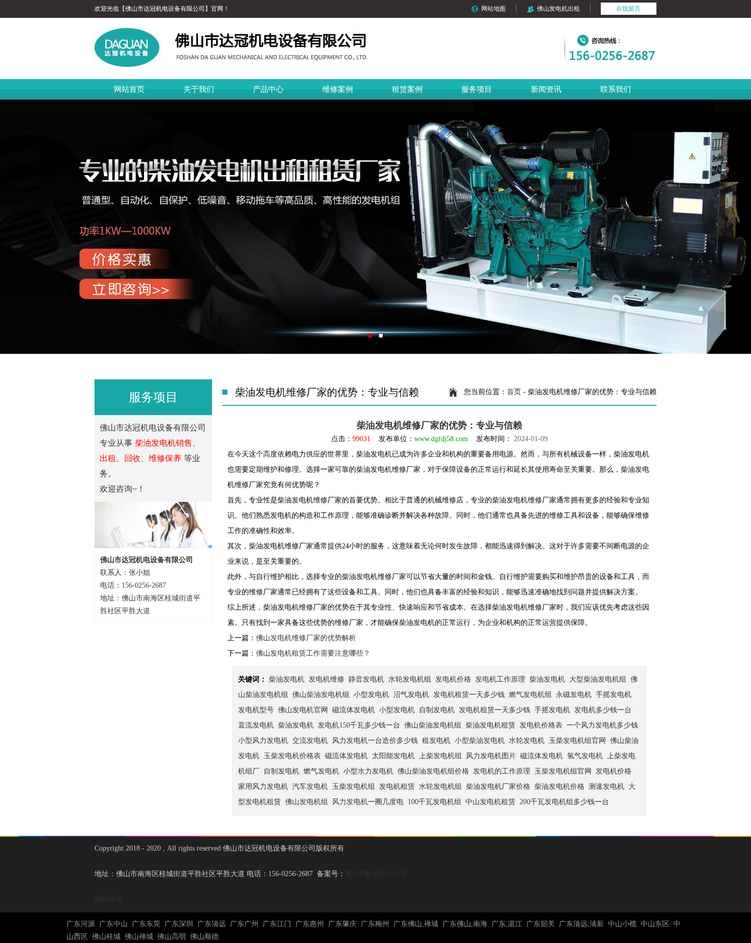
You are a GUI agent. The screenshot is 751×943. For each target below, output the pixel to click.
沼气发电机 (411, 694)
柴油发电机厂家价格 (498, 786)
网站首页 (129, 89)
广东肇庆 (342, 924)
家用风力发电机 (263, 786)
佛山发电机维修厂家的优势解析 (306, 638)
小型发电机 (371, 694)
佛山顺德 (204, 936)
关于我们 (198, 89)
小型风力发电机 (263, 740)
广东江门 (277, 924)
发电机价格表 (541, 725)
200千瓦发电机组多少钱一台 (564, 802)
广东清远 (211, 924)
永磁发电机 (574, 694)
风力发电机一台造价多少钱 (375, 740)
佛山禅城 (139, 936)
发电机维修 (326, 679)
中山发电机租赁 (490, 802)
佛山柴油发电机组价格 (433, 771)
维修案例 (337, 89)
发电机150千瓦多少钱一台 (359, 725)
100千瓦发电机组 (434, 802)
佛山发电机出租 (558, 8)
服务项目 (476, 89)
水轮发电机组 (409, 679)
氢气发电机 (585, 756)
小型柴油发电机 (480, 740)
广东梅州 (375, 924)
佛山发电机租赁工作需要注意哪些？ (313, 653)
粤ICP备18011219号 (376, 874)
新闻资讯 (546, 89)
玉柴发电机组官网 (577, 740)
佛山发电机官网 (303, 710)
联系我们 (615, 89)
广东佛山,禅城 (415, 924)
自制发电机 (437, 710)
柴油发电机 (286, 679)
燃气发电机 (321, 771)
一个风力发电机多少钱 (602, 725)
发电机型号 (256, 710)
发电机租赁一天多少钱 (469, 694)
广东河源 (80, 924)
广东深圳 (179, 924)
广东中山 (113, 924)
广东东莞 (146, 924)
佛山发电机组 (306, 802)
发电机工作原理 (500, 679)
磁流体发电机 (353, 710)
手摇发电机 (613, 694)
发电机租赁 (397, 786)
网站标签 (109, 899)
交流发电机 (310, 740)
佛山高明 (171, 936)
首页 (514, 392)
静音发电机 (366, 679)
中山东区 (655, 924)
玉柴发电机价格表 (292, 756)
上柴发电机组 (440, 756)
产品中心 (268, 89)
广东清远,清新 (581, 924)
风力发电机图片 (491, 756)
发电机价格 (453, 679)
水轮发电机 (527, 740)
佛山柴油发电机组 (320, 694)
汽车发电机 (310, 786)
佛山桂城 (106, 936)
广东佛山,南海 (464, 924)
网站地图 (493, 8)
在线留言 (628, 8)
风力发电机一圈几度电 (368, 802)
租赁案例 (407, 89)
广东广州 (244, 924)
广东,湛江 (506, 924)
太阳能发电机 (393, 756)
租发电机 (436, 740)
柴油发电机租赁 (490, 725)
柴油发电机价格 (559, 786)
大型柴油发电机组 (597, 679)
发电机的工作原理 (501, 771)
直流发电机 (256, 725)
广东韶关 (540, 924)
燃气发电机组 (530, 694)
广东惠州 (309, 924)
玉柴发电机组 (353, 786)
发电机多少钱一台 (602, 710)
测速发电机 (606, 786)
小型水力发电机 (368, 771)
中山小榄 (622, 924)
